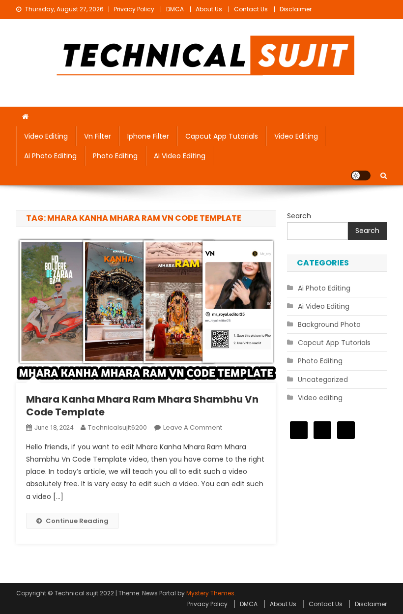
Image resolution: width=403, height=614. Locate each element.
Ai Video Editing (179, 156)
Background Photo (329, 324)
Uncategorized (323, 379)
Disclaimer (296, 9)
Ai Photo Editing (50, 156)
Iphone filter (148, 136)
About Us (209, 9)
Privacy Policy (134, 9)
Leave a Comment (192, 427)
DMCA (175, 9)
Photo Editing (115, 156)
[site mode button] (361, 175)
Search (299, 216)
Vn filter (97, 136)
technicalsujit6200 (117, 427)
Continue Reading (77, 521)
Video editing (46, 136)
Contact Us (251, 9)
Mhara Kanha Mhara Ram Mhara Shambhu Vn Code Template (142, 405)
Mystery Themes (210, 593)
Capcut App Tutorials (221, 136)
